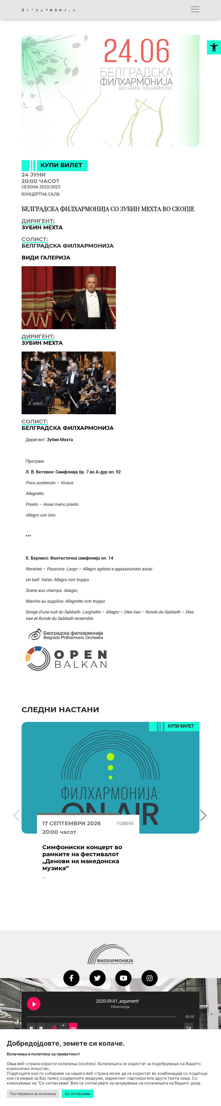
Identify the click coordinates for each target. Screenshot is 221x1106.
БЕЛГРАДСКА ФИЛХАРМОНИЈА (68, 428)
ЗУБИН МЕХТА (42, 227)
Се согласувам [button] (77, 1093)
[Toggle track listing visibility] (188, 1027)
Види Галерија (46, 257)
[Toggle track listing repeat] (73, 1027)
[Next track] (41, 1027)
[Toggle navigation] (195, 9)
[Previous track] (31, 1027)
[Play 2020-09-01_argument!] (33, 1003)
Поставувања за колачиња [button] (33, 1093)
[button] (214, 47)
